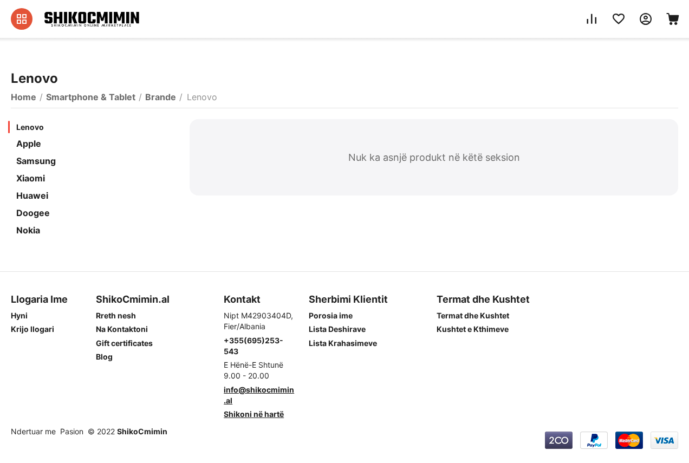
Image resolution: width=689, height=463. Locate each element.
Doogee (33, 212)
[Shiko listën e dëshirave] (618, 19)
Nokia (28, 230)
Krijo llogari (32, 329)
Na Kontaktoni (122, 329)
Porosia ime (331, 315)
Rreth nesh (116, 315)
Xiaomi (30, 178)
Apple (28, 143)
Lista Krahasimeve (343, 343)
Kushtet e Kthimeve (473, 329)
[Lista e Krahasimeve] (591, 19)
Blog (104, 356)
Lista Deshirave (337, 329)
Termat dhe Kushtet (473, 315)
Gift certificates (124, 343)
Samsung (36, 160)
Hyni (19, 315)
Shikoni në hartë (254, 414)
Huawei (32, 195)
